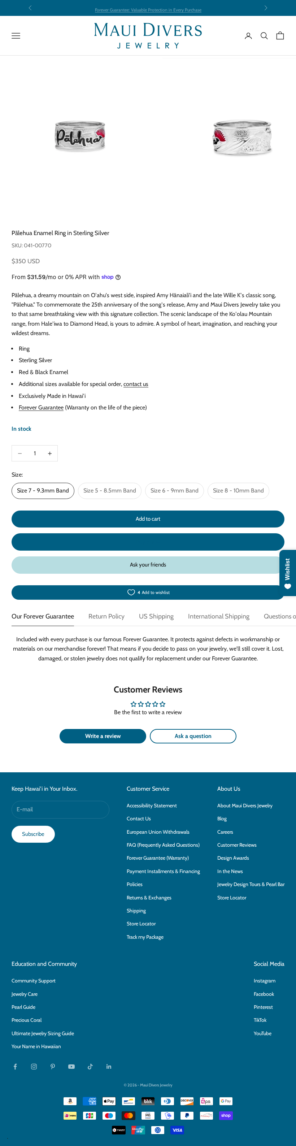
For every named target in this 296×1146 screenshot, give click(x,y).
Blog (222, 818)
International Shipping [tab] (218, 616)
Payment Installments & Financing (163, 871)
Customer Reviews (237, 845)
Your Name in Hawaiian (36, 1046)
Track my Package (145, 937)
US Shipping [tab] (156, 616)
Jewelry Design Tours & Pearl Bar (250, 884)
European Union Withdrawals (158, 832)
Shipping (136, 910)
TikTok (260, 1020)
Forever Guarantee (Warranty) (158, 858)
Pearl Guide (23, 1007)
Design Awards (233, 858)
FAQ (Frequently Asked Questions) (163, 845)
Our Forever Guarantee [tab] (43, 616)
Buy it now (148, 542)
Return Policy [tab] (106, 616)
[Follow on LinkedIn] (109, 1066)
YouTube (262, 1033)
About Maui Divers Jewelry (245, 805)
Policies (135, 884)
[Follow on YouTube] (71, 1066)
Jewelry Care (25, 994)
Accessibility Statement (152, 805)
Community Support (34, 980)
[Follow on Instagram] (34, 1066)
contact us (135, 384)
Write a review (103, 736)
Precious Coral (27, 1020)
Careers (225, 832)
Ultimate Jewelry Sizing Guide (43, 1033)
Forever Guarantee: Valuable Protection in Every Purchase (148, 7)
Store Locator (141, 923)
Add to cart (148, 519)
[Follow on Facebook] (15, 1066)
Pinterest (263, 1007)
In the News (230, 871)
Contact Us (139, 818)
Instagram (264, 980)
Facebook (264, 994)
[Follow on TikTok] (90, 1066)
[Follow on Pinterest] (52, 1066)
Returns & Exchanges (149, 897)
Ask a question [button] (193, 736)
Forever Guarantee (41, 407)
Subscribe (33, 834)
